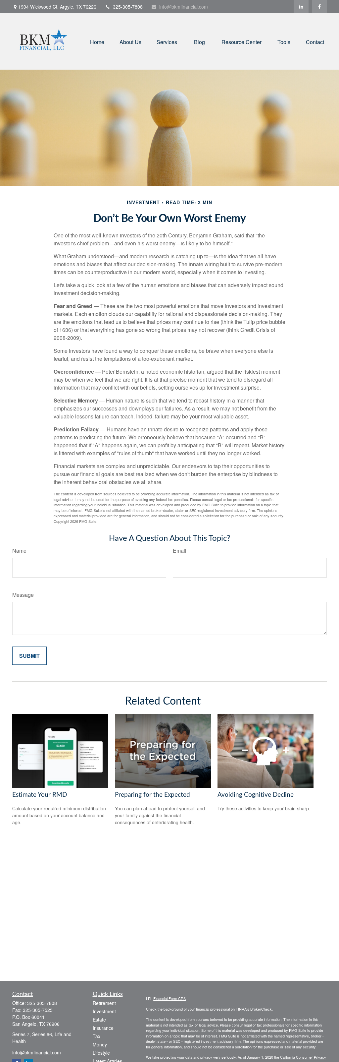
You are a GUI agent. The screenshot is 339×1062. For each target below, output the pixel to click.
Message (23, 594)
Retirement (104, 1003)
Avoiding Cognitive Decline (256, 795)
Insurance (103, 1028)
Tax (96, 1036)
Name (19, 550)
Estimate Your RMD (39, 795)
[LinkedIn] (301, 6)
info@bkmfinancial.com (183, 6)
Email (179, 550)
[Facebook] (319, 6)
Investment (104, 1011)
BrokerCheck (261, 1009)
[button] (97, 41)
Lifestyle (101, 1052)
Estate (99, 1019)
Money (100, 1044)
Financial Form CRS (169, 998)
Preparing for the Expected (152, 795)
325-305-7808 (128, 6)
